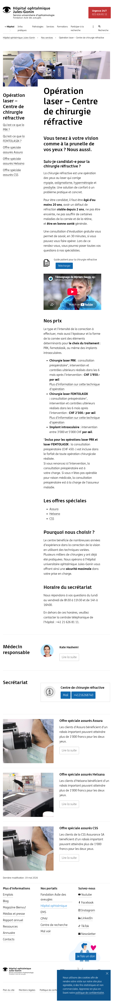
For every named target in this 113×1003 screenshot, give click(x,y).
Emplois (8, 894)
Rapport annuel (13, 920)
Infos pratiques (22, 28)
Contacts (8, 939)
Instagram (87, 910)
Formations (62, 26)
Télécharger (64, 265)
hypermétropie (83, 183)
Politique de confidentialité (52, 990)
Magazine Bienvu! (14, 907)
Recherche (103, 30)
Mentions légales (27, 990)
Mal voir (46, 931)
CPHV (44, 918)
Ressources (10, 926)
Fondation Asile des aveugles (53, 897)
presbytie (49, 187)
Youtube (86, 894)
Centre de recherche (54, 925)
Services (50, 26)
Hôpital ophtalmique (54, 906)
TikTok (84, 926)
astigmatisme (63, 183)
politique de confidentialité (89, 992)
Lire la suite (69, 657)
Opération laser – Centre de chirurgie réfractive (14, 107)
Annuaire (9, 933)
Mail (65, 695)
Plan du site (8, 990)
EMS (43, 912)
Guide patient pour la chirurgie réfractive (75, 259)
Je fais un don (86, 956)
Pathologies (37, 26)
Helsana (54, 514)
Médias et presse (14, 913)
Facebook (87, 902)
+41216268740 (83, 695)
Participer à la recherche (77, 28)
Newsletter (88, 934)
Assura (53, 509)
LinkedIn (86, 918)
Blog (6, 901)
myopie (48, 183)
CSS (51, 518)
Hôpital (10, 26)
